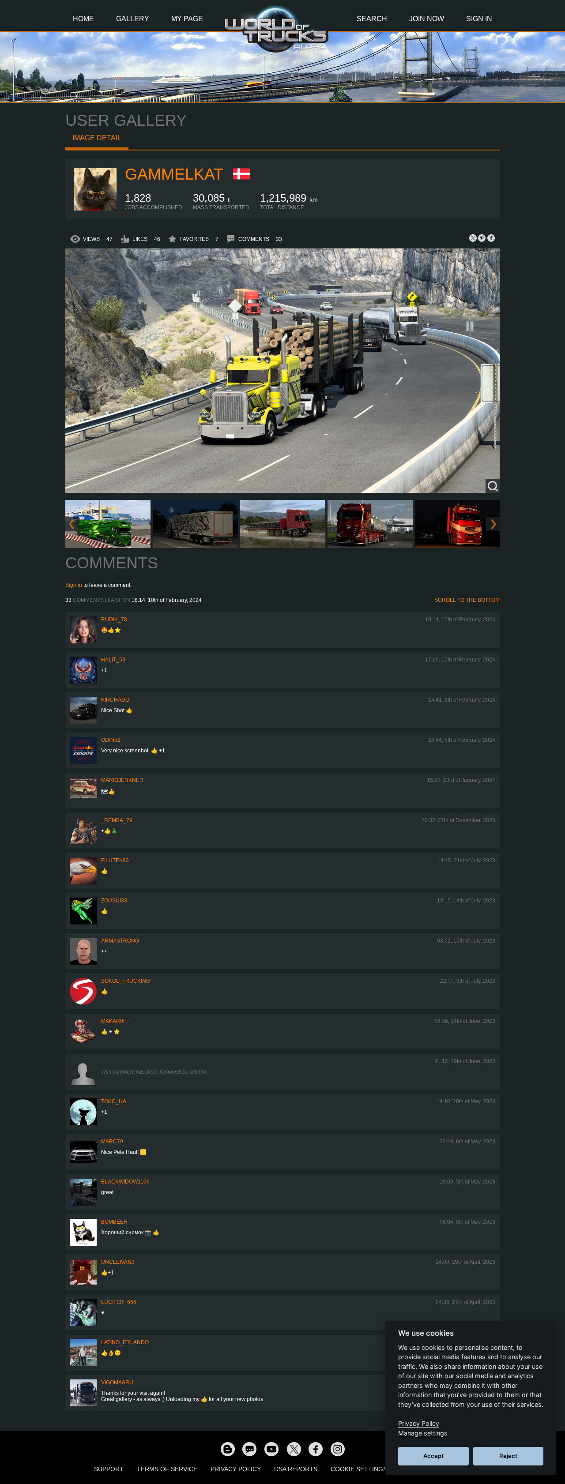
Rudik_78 (114, 619)
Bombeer (114, 1222)
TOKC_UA (113, 1101)
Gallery (132, 19)
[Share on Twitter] (473, 237)
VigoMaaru (117, 1382)
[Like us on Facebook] (315, 1449)
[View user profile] (95, 209)
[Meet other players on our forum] (249, 1449)
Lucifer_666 (118, 1302)
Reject (508, 1455)
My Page (187, 19)
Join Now (426, 19)
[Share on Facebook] (490, 237)
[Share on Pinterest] (482, 237)
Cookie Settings (359, 1469)
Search (372, 19)
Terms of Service (167, 1469)
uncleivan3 (118, 1262)
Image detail (96, 138)
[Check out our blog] (227, 1449)
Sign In (479, 19)
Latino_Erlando (125, 1342)
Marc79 (112, 1141)
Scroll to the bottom (467, 600)
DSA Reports (295, 1469)
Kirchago (115, 700)
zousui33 (114, 901)
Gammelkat (174, 174)
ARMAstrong (120, 941)
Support (109, 1469)
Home (83, 19)
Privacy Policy (236, 1469)
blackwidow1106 (125, 1182)
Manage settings (423, 1433)
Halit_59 (113, 660)
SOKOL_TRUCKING (125, 981)
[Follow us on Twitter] (293, 1449)
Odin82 (111, 740)
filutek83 (115, 860)
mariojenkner (122, 780)
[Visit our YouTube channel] (271, 1449)
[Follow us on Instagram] (338, 1449)
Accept (433, 1455)
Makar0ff (115, 1021)
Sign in (73, 585)
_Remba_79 (116, 820)
